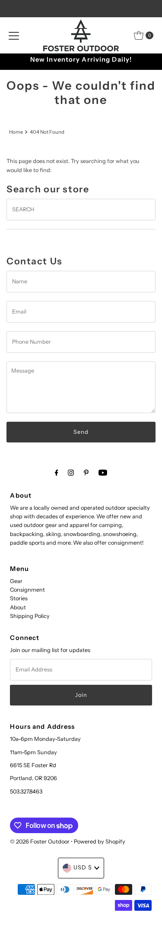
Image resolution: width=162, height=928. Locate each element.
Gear (16, 581)
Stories (19, 598)
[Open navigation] (13, 35)
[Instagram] (71, 472)
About (18, 607)
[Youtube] (102, 472)
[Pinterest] (86, 472)
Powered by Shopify (99, 841)
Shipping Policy (30, 616)
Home (16, 132)
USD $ (82, 867)
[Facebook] (56, 472)
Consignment (27, 589)
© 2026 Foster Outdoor (40, 841)
